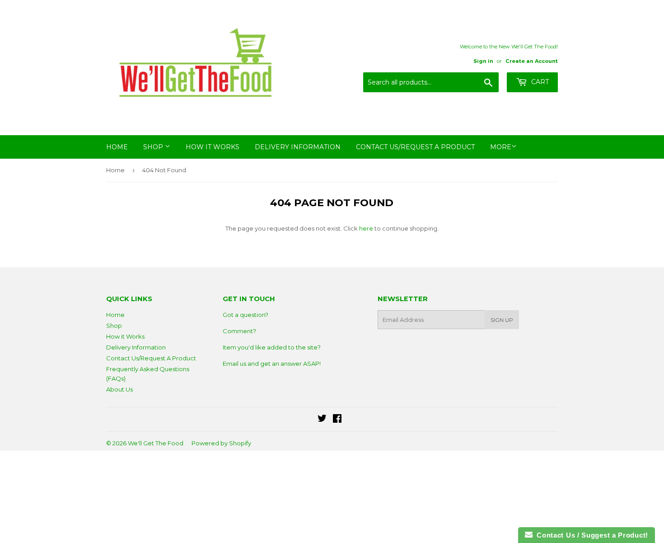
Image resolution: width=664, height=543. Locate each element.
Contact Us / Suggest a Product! (590, 535)
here (366, 228)
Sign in (483, 61)
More (500, 147)
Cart (539, 82)
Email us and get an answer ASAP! (272, 363)
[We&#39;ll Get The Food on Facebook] (337, 419)
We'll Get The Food (155, 443)
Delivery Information (298, 147)
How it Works (212, 147)
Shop (154, 147)
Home (117, 147)
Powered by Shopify (221, 443)
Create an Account (531, 61)
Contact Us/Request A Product (415, 147)
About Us (119, 389)
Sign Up (502, 319)
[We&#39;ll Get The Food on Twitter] (322, 419)
